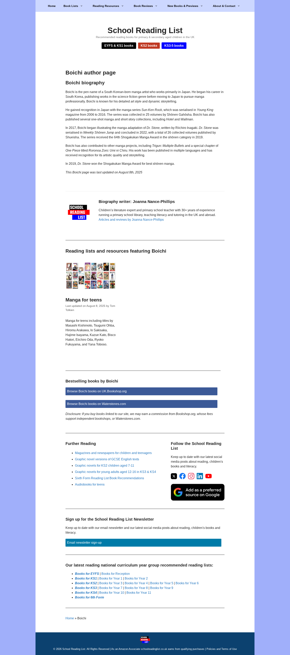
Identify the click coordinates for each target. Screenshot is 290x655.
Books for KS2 (86, 583)
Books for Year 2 (136, 578)
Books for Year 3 (110, 583)
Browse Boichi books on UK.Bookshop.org (97, 391)
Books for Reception (115, 573)
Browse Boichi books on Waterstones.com (96, 404)
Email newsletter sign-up (84, 542)
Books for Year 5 (161, 583)
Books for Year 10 (111, 592)
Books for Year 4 (136, 583)
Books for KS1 (86, 578)
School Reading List (145, 30)
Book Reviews (143, 5)
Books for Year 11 (138, 592)
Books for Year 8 (136, 588)
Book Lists (71, 5)
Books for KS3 (86, 588)
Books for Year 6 (187, 583)
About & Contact (224, 5)
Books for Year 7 (110, 588)
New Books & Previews (182, 5)
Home (52, 5)
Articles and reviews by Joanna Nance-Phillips (131, 219)
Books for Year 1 (110, 578)
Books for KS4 (86, 592)
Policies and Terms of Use (222, 649)
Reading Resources (106, 5)
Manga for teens (83, 299)
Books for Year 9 (161, 588)
